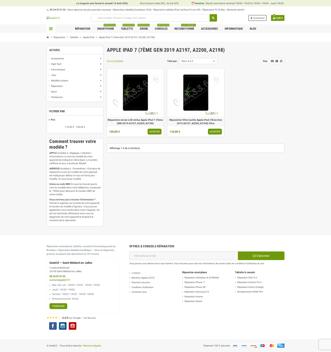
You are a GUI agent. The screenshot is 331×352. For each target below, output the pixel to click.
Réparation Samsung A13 (196, 291)
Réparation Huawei (193, 296)
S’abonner (262, 255)
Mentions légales (92, 345)
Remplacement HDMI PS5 (250, 291)
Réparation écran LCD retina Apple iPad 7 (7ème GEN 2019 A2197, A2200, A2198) (135, 121)
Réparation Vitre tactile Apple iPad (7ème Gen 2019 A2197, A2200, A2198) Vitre (195, 121)
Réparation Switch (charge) (250, 287)
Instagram (63, 326)
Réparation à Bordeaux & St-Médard (201, 277)
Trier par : (172, 61)
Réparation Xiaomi (193, 301)
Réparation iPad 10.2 (247, 277)
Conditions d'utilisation (142, 287)
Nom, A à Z (187, 61)
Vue (265, 61)
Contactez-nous (139, 292)
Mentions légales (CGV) (143, 277)
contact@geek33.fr (59, 280)
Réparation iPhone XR (194, 287)
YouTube (72, 326)
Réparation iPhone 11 (194, 282)
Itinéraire (58, 306)
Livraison (136, 273)
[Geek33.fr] (53, 17)
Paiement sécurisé (141, 282)
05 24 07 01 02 (58, 9)
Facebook (53, 326)
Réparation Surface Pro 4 (249, 282)
